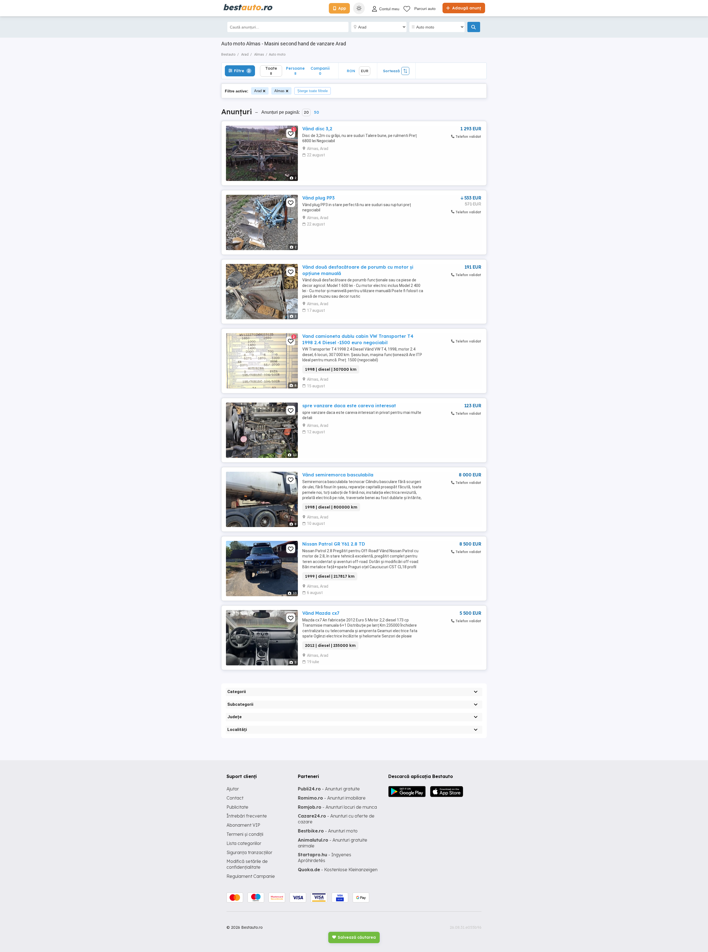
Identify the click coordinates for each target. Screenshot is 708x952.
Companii (320, 71)
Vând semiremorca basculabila (337, 475)
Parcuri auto (425, 8)
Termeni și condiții (245, 834)
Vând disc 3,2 (317, 128)
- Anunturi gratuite (329, 789)
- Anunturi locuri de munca (337, 807)
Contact (235, 798)
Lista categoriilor (244, 843)
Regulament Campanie (251, 876)
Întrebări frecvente (247, 816)
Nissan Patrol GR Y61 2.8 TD (333, 544)
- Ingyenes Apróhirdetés (324, 857)
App (342, 8)
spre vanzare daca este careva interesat (349, 405)
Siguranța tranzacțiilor (249, 852)
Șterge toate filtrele (312, 91)
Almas (279, 91)
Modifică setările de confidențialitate (247, 864)
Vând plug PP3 (318, 198)
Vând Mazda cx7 (320, 613)
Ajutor (233, 789)
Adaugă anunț (466, 8)
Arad (258, 91)
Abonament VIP (243, 825)
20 (306, 112)
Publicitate (237, 807)
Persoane (295, 71)
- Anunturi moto (328, 831)
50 (316, 112)
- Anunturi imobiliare (332, 798)
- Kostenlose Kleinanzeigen (338, 869)
